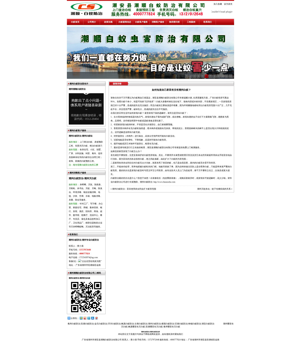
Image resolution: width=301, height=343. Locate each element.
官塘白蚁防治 (181, 323)
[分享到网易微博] (96, 318)
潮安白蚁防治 (208, 323)
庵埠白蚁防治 (74, 323)
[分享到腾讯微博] (89, 318)
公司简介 (92, 22)
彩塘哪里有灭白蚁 (154, 326)
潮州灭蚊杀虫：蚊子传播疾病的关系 (214, 189)
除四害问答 (174, 22)
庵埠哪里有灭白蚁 (171, 326)
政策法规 (108, 22)
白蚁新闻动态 (125, 22)
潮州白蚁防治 (146, 182)
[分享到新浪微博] (85, 318)
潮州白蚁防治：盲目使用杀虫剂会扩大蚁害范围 (134, 189)
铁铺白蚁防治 (194, 323)
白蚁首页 (75, 22)
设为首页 (228, 4)
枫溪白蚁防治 (127, 323)
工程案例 (191, 22)
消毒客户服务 (158, 22)
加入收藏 (218, 4)
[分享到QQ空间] (81, 318)
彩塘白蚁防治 (87, 323)
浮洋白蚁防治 (114, 323)
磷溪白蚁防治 (167, 323)
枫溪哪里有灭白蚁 (136, 326)
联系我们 (207, 22)
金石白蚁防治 (100, 323)
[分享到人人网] (92, 318)
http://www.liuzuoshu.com (164, 182)
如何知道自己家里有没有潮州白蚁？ (171, 90)
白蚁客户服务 (141, 22)
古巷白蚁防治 (141, 323)
